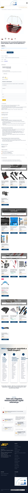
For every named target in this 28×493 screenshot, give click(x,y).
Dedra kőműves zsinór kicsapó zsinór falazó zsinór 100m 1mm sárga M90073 (21, 432)
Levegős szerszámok (17, 458)
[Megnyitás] (13, 3)
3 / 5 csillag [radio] (5, 86)
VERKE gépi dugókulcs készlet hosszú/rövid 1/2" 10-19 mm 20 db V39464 (14, 411)
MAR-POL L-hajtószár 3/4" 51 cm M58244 (8, 427)
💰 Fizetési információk (4, 117)
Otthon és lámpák (17, 465)
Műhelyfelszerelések (17, 461)
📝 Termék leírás (3, 103)
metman (5, 59)
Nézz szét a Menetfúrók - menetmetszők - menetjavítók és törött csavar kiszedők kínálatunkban (14, 214)
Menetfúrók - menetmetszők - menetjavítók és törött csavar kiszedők (12, 57)
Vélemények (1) (3, 64)
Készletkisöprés (16, 445)
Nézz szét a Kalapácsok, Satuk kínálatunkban (14, 168)
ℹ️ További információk (4, 144)
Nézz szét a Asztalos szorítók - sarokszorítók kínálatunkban (14, 257)
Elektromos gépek (17, 451)
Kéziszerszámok (16, 456)
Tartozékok (16, 468)
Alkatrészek (16, 448)
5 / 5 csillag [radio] (8, 86)
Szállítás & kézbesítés (4, 149)
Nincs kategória (16, 464)
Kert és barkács (16, 455)
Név (3, 94)
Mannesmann (5, 61)
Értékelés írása (5, 73)
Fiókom (15, 476)
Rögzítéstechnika (17, 467)
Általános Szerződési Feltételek (4, 473)
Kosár (15, 473)
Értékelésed (4, 88)
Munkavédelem (16, 462)
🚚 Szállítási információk (4, 112)
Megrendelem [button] (5, 187)
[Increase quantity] (5, 52)
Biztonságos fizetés (4, 157)
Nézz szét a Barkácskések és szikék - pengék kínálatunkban (14, 303)
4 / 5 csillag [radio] (6, 86)
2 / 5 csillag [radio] (4, 86)
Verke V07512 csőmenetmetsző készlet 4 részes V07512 (9, 419)
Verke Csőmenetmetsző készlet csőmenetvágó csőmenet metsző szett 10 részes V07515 (21, 423)
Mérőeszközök (16, 459)
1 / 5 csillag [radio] (3, 86)
